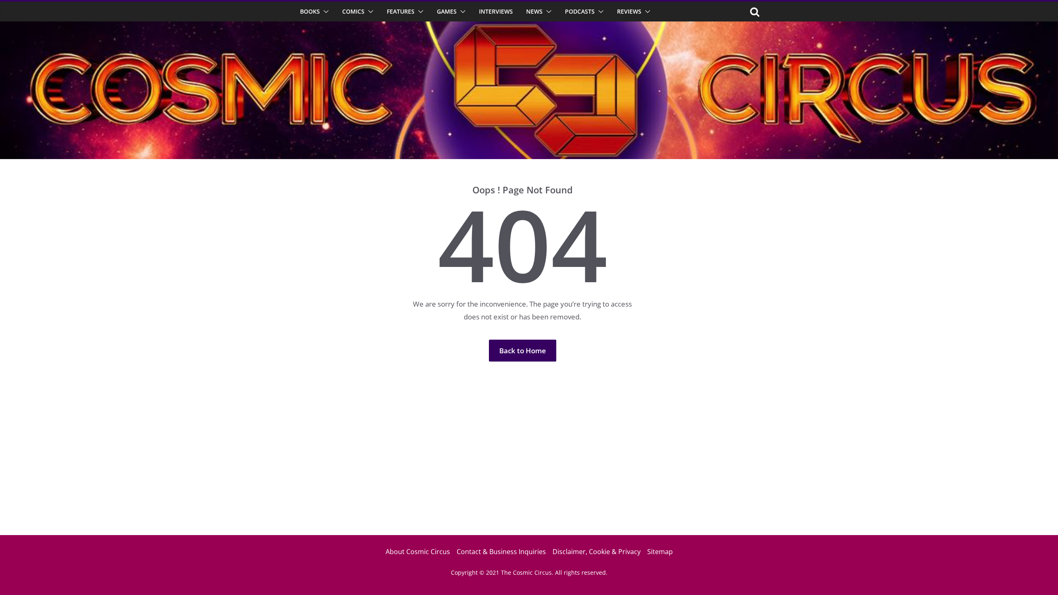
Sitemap (660, 551)
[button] (324, 11)
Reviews (629, 11)
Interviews (496, 11)
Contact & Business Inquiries (501, 551)
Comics (353, 11)
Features (401, 11)
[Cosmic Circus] (529, 27)
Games (447, 11)
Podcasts (580, 11)
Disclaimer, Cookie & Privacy (597, 551)
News (534, 11)
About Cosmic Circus (418, 551)
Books (310, 11)
